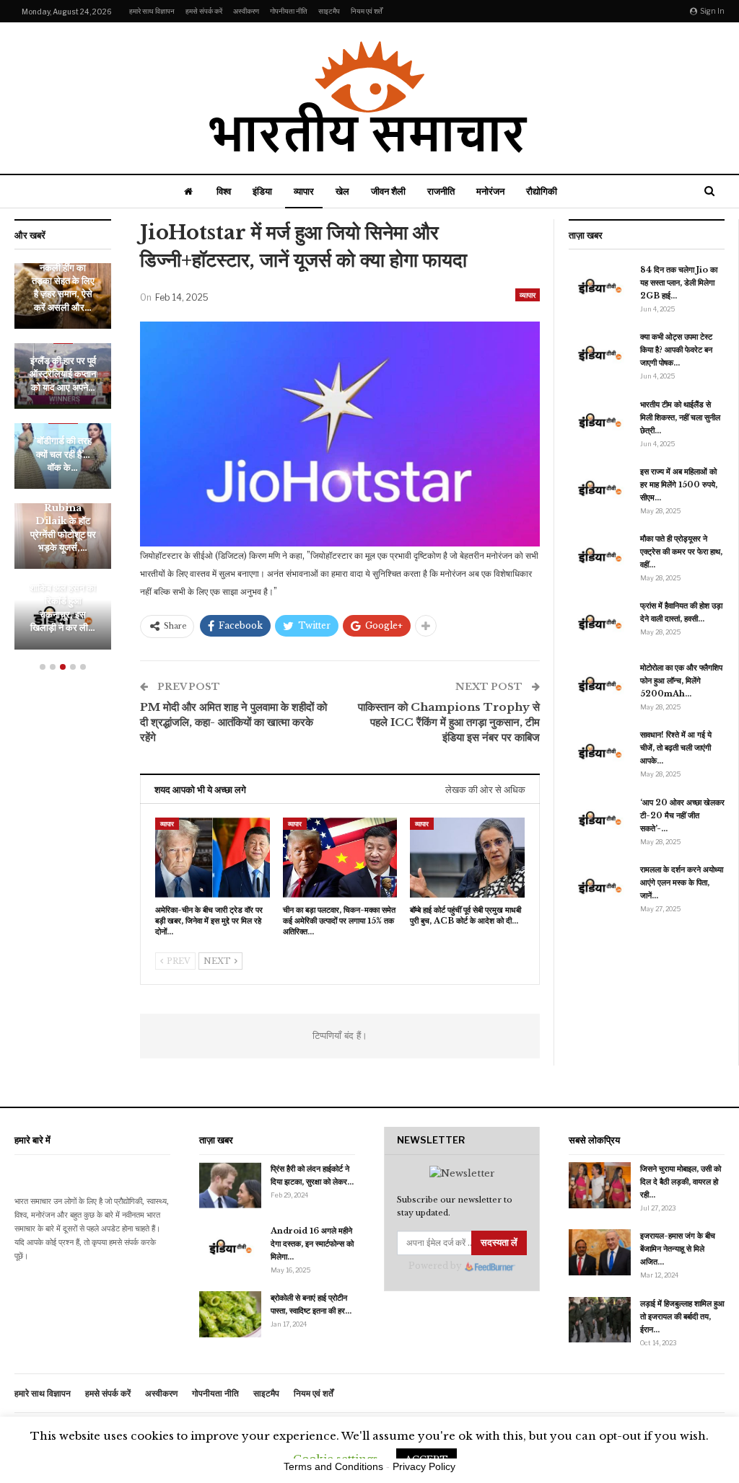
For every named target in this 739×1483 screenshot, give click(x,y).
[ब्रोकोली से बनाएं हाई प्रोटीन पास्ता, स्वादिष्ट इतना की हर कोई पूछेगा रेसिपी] (230, 1314)
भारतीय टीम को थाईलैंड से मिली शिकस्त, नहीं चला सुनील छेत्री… (680, 417)
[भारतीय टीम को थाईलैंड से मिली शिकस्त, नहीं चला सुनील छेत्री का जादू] (600, 421)
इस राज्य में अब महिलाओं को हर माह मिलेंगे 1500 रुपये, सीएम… (678, 484)
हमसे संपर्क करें (203, 10)
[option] (62, 463)
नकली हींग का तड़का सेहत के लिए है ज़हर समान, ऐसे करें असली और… (63, 288)
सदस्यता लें (499, 1242)
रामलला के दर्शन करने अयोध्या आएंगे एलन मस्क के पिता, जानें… (681, 882)
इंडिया (262, 191)
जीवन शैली (388, 191)
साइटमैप (329, 10)
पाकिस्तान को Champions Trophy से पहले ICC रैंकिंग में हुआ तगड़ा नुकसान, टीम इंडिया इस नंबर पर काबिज (449, 722)
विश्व (224, 191)
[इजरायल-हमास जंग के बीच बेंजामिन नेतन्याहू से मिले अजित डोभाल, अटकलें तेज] (600, 1252)
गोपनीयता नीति (288, 10)
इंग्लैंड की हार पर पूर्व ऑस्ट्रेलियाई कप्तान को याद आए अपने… (63, 374)
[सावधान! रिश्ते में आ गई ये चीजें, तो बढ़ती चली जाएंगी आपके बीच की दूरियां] (600, 751)
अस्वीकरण (246, 10)
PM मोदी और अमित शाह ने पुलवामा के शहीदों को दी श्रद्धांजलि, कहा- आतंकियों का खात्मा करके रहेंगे (233, 722)
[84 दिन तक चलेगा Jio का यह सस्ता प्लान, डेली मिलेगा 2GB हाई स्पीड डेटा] (600, 286)
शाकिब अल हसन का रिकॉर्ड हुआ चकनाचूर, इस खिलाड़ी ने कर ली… (63, 608)
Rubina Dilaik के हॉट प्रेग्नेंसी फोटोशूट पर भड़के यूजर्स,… (63, 528)
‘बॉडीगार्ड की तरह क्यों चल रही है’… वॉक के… (63, 454)
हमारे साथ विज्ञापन (152, 10)
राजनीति (441, 191)
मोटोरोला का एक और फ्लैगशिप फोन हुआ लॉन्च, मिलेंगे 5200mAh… (681, 681)
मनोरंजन (490, 191)
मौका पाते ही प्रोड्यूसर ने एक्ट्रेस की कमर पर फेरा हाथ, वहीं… (681, 552)
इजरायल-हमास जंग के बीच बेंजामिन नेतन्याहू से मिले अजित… (677, 1249)
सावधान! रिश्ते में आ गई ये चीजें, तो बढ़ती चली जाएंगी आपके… (676, 748)
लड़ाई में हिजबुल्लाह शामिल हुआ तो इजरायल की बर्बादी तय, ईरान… (682, 1316)
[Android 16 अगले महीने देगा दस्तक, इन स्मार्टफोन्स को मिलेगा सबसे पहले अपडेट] (230, 1247)
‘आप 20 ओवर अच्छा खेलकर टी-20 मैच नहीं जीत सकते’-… (682, 815)
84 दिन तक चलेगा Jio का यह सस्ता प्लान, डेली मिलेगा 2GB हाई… (678, 283)
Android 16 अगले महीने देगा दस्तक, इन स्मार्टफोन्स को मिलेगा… (312, 1244)
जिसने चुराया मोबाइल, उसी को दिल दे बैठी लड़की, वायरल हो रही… (680, 1182)
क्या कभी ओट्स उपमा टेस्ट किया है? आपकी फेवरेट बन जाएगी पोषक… (676, 350)
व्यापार (304, 191)
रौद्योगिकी (541, 191)
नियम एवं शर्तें (366, 10)
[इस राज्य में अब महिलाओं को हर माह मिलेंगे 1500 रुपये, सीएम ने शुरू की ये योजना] (600, 488)
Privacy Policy (424, 1466)
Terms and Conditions (333, 1466)
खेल (342, 191)
